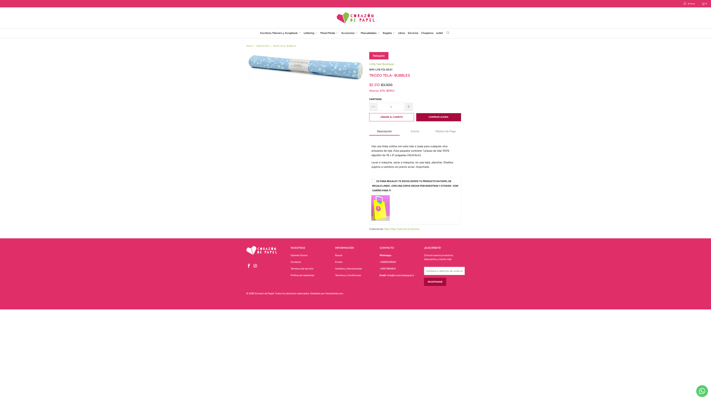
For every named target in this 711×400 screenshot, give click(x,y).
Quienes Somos (299, 255)
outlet (439, 33)
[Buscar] (448, 33)
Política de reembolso (302, 275)
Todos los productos (408, 228)
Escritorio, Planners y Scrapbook (279, 33)
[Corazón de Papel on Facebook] (249, 266)
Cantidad (375, 99)
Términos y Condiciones (348, 275)
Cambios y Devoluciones (348, 268)
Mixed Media (328, 33)
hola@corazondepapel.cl (400, 275)
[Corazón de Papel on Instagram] (255, 266)
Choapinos (427, 33)
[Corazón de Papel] (355, 17)
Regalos (388, 33)
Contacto (296, 262)
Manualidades (369, 33)
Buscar (339, 255)
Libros (401, 33)
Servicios (413, 33)
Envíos (338, 262)
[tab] (384, 132)
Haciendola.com (334, 293)
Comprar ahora (438, 117)
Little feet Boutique (381, 64)
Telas (392, 228)
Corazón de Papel (264, 293)
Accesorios (348, 33)
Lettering (309, 33)
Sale (386, 228)
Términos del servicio (302, 268)
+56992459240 (388, 262)
